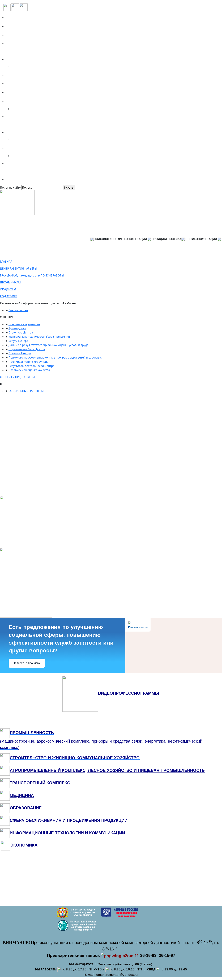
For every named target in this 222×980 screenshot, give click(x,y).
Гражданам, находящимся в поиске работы (39, 101)
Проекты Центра (19, 353)
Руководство (17, 328)
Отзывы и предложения (25, 84)
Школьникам (17, 117)
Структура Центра (20, 332)
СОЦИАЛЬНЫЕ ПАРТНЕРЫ (26, 391)
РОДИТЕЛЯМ (8, 296)
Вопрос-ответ (17, 75)
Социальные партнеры (24, 35)
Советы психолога (20, 179)
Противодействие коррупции (28, 362)
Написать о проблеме (27, 663)
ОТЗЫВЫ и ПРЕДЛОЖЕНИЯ (18, 377)
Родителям (15, 148)
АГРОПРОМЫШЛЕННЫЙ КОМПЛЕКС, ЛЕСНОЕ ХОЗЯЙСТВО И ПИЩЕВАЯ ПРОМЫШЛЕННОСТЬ (107, 770)
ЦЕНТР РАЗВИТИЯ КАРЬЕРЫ (18, 268)
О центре (13, 26)
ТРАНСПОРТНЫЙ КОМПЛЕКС (40, 782)
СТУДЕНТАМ (8, 289)
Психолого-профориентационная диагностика (41, 44)
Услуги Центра (18, 341)
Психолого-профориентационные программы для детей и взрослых (54, 357)
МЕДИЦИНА (22, 795)
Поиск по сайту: (10, 187)
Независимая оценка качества (29, 370)
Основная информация (24, 324)
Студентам (15, 132)
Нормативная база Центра (26, 349)
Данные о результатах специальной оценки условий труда (48, 345)
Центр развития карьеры (25, 92)
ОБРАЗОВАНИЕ (26, 808)
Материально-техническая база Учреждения (39, 337)
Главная (13, 17)
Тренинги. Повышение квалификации (35, 59)
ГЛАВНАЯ (6, 261)
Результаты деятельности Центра (31, 366)
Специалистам (18, 163)
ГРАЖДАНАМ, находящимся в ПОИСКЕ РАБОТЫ (32, 275)
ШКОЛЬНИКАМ (10, 282)
